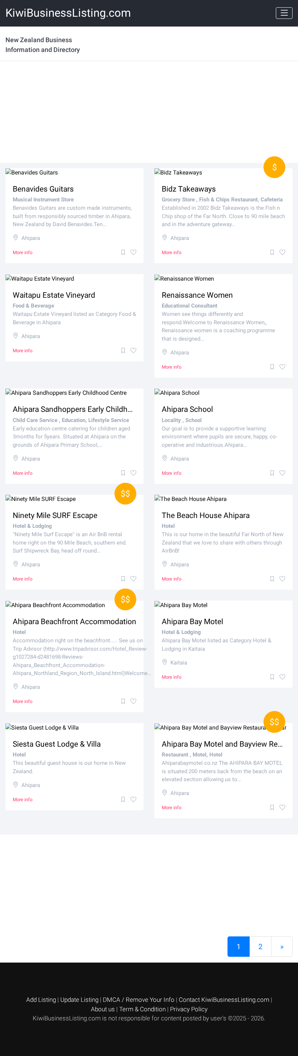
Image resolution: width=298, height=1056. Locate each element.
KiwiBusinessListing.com (68, 13)
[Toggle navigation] (284, 13)
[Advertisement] (149, 112)
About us (103, 1009)
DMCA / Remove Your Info (139, 999)
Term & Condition (143, 1009)
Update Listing (80, 999)
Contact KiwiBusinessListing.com (225, 999)
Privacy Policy (189, 1009)
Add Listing (41, 999)
